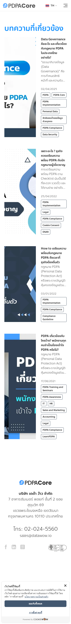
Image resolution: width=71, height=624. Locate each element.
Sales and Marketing (54, 410)
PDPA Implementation (51, 103)
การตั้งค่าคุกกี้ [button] (35, 612)
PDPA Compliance (52, 128)
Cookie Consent (51, 225)
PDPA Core (59, 95)
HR (51, 403)
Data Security (50, 134)
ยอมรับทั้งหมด (35, 603)
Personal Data (50, 111)
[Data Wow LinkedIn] (14, 547)
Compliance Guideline (49, 317)
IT (44, 403)
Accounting (49, 416)
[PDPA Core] (19, 5)
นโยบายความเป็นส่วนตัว (36, 596)
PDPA (46, 95)
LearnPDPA (49, 436)
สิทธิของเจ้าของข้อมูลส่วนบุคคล (53, 119)
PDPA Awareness (52, 397)
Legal (46, 212)
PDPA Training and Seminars (53, 388)
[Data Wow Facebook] (5, 547)
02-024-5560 (41, 529)
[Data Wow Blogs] (22, 547)
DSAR (46, 232)
